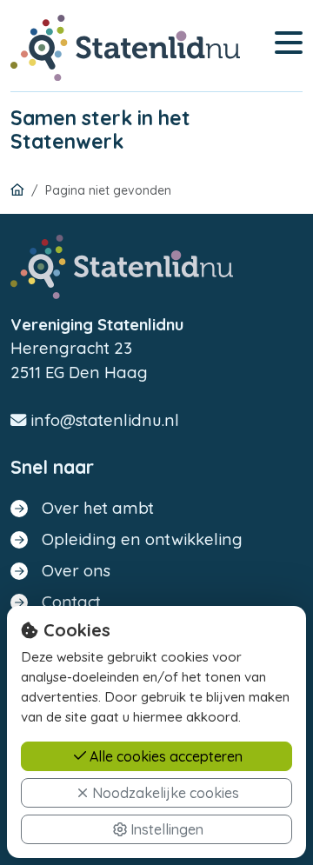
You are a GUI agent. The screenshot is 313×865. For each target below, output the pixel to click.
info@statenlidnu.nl (102, 420)
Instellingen (165, 829)
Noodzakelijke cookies (164, 793)
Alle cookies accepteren (164, 756)
